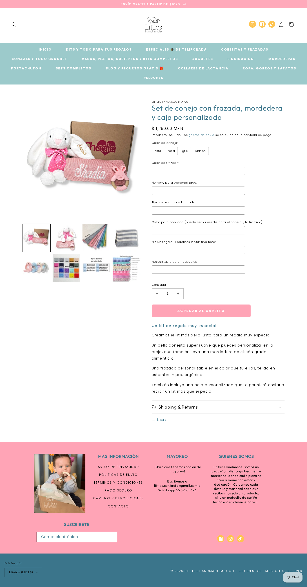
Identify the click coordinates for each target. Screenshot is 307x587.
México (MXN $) (21, 572)
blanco (200, 151)
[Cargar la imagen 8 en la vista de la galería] (126, 268)
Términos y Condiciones (118, 482)
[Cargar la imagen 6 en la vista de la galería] (66, 268)
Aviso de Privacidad (118, 467)
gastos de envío (201, 135)
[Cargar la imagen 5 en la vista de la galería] (36, 268)
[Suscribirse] (109, 537)
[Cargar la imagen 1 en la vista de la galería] (36, 238)
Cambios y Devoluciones (118, 498)
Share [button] (162, 419)
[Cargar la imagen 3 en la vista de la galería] (96, 238)
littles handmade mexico (209, 571)
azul (158, 151)
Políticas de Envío (118, 474)
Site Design (250, 571)
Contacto (118, 506)
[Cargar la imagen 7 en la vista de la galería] (96, 268)
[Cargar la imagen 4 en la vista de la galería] (126, 238)
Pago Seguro (118, 490)
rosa (171, 151)
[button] (14, 24)
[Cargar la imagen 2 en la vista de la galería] (66, 238)
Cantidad (159, 284)
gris (185, 151)
